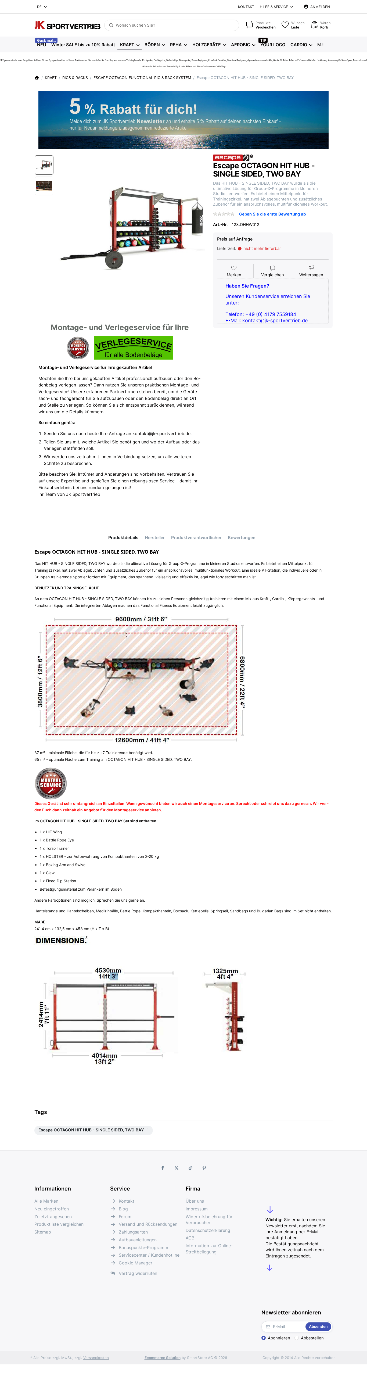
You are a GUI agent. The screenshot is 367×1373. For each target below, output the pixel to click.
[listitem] (131, 228)
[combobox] (42, 7)
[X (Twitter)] (176, 1168)
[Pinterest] (204, 1168)
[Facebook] (163, 1168)
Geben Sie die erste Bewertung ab (272, 214)
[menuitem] (41, 44)
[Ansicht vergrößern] (131, 228)
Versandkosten (96, 1358)
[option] (44, 165)
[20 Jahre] (183, 118)
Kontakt (246, 7)
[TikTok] (190, 1168)
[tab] (123, 537)
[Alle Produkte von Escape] (233, 157)
